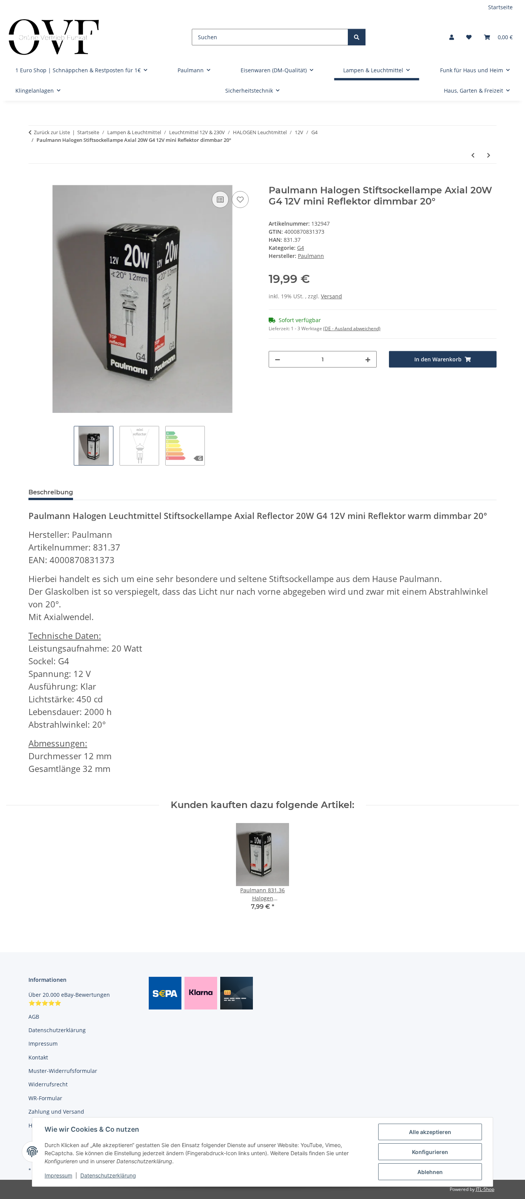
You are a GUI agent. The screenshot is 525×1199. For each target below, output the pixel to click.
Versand (331, 296)
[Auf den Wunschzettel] (240, 199)
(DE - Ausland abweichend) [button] (351, 328)
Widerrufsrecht (48, 1084)
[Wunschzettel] (469, 37)
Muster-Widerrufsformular (62, 1070)
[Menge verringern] (277, 359)
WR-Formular (45, 1098)
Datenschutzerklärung (108, 1175)
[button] (451, 37)
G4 (300, 247)
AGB (33, 1016)
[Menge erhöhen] (367, 359)
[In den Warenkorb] (34, 180)
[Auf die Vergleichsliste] (220, 199)
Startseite (500, 7)
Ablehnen (430, 1172)
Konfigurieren (430, 1152)
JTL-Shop (485, 1189)
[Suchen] (357, 37)
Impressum (58, 1175)
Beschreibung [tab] (50, 492)
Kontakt (38, 1057)
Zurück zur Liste (52, 132)
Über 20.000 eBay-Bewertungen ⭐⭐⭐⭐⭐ (69, 998)
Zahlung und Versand (56, 1111)
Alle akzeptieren (430, 1132)
